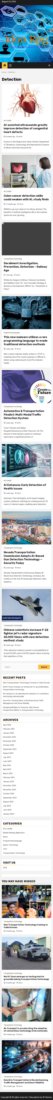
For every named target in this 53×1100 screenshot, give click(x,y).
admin (20, 137)
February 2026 (9, 729)
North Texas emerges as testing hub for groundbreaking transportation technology (26, 977)
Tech (5, 849)
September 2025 (9, 749)
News (5, 837)
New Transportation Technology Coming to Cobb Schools (26, 683)
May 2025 (7, 765)
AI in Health (7, 120)
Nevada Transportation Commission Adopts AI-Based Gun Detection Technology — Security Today (24, 558)
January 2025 (8, 781)
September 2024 (9, 798)
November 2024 (9, 790)
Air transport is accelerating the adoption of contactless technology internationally (26, 1029)
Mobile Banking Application (14, 833)
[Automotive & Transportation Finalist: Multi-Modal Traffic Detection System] (26, 386)
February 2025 (9, 777)
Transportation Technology (13, 259)
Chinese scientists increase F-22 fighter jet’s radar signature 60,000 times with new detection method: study (26, 635)
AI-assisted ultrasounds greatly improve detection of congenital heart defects (26, 128)
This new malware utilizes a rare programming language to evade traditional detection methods (25, 340)
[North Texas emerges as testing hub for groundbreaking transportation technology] (26, 953)
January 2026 (8, 733)
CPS (5, 868)
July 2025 (7, 757)
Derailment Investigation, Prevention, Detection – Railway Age (25, 267)
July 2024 (7, 806)
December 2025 (9, 737)
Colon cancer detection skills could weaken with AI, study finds (26, 197)
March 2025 (8, 773)
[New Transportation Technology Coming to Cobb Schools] (26, 901)
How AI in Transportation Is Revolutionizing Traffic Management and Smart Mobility (26, 1081)
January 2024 (8, 814)
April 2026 (7, 725)
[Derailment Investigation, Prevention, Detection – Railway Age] (26, 238)
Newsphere (34, 1097)
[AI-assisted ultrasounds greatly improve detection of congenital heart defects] (26, 100)
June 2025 (7, 761)
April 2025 (7, 769)
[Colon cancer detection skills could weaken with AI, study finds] (26, 171)
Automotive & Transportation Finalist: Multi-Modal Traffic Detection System (24, 414)
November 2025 (9, 741)
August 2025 (8, 753)
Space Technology (10, 845)
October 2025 (8, 745)
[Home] (4, 65)
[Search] (49, 65)
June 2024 (7, 810)
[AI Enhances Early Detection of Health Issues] (26, 460)
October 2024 (8, 794)
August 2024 (8, 802)
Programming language (12, 333)
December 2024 (9, 785)
